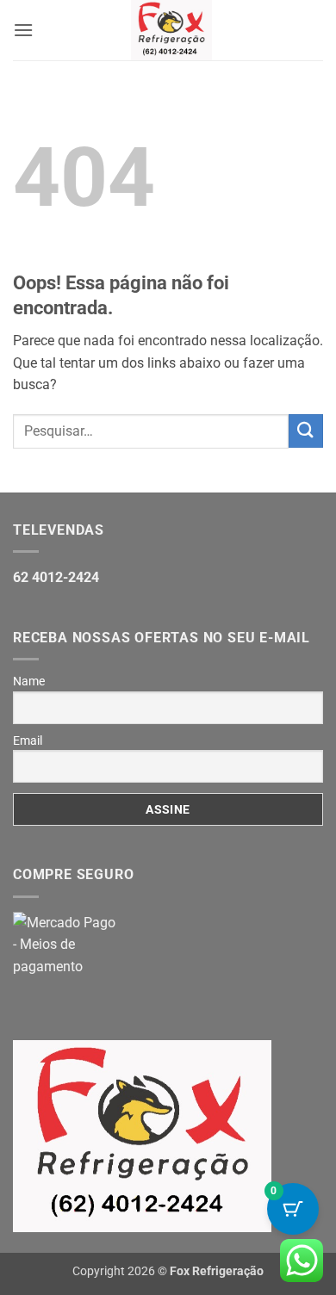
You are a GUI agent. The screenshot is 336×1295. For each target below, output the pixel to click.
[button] (23, 30)
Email (27, 740)
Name (29, 681)
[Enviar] (306, 431)
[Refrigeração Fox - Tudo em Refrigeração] (171, 30)
